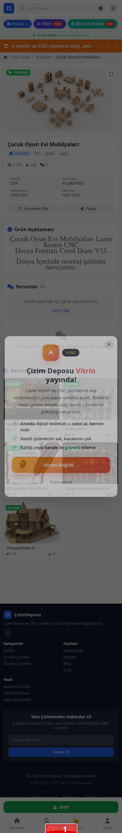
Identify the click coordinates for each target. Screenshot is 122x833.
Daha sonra (61, 482)
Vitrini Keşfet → (61, 465)
